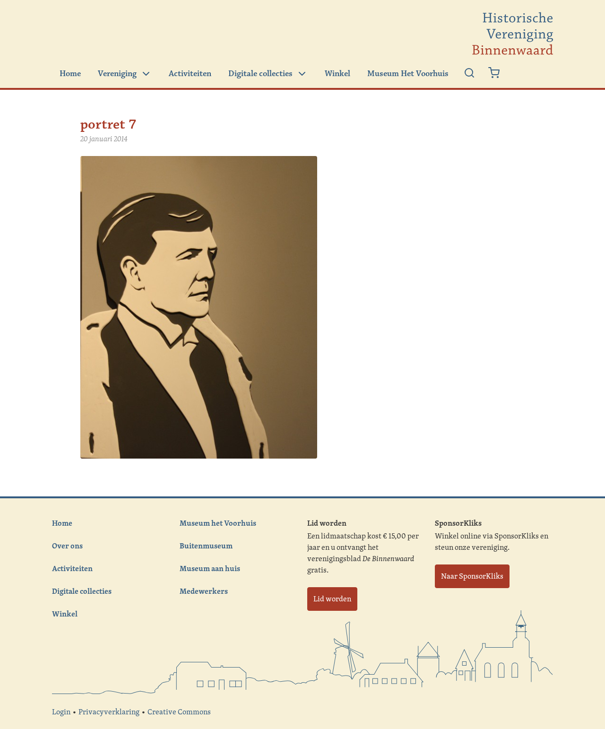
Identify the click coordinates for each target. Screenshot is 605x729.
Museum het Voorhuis (218, 523)
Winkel (337, 74)
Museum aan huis (210, 568)
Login (61, 711)
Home (70, 74)
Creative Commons (179, 711)
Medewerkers (204, 591)
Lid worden (332, 598)
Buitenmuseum (206, 545)
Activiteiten (190, 74)
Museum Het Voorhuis (408, 74)
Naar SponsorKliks (472, 576)
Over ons (67, 545)
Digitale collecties (260, 74)
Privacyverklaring (108, 711)
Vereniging (117, 74)
